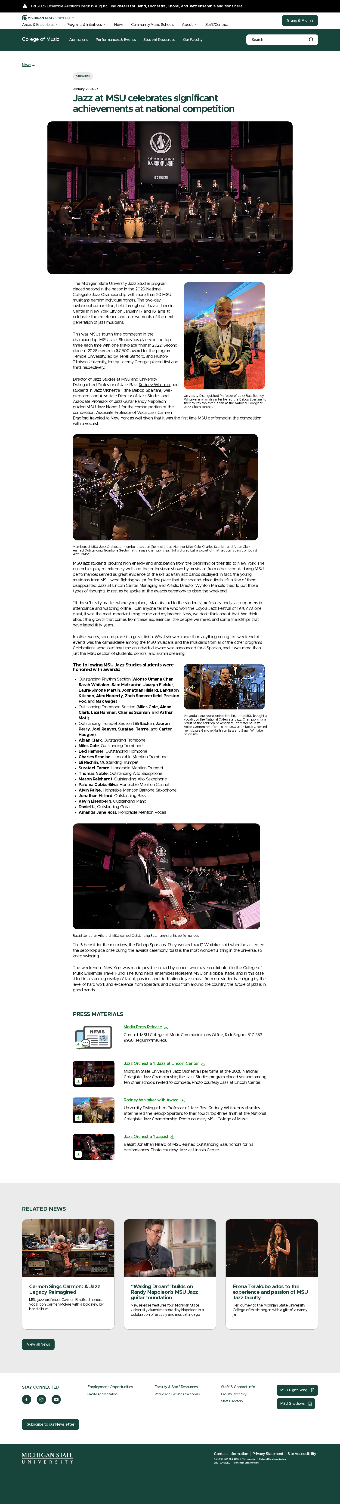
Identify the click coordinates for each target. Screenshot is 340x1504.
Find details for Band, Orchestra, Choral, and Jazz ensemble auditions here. (176, 6)
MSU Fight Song (293, 1390)
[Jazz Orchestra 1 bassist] (93, 1147)
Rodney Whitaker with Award (151, 1100)
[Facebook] (26, 1403)
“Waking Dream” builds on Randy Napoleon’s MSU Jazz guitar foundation (164, 1292)
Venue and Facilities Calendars (177, 1394)
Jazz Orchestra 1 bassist (146, 1137)
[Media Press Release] (93, 1037)
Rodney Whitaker (155, 385)
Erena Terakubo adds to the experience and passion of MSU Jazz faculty (270, 1292)
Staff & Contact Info (238, 1387)
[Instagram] (41, 1403)
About (187, 25)
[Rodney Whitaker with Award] (93, 1110)
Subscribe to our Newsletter (50, 1424)
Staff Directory (232, 1401)
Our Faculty (193, 40)
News (118, 25)
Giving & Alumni (300, 20)
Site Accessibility (301, 1453)
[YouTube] (56, 1403)
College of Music (40, 39)
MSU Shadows (292, 1403)
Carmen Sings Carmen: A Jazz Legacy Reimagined (64, 1289)
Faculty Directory (234, 1394)
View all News (38, 1344)
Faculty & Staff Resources (176, 1387)
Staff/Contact (216, 25)
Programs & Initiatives (84, 25)
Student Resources (159, 40)
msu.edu (251, 1459)
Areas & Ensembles (38, 25)
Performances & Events (116, 40)
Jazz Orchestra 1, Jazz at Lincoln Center (161, 1064)
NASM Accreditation (102, 1394)
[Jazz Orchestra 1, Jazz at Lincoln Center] (93, 1074)
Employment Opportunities (110, 1387)
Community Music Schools (152, 25)
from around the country (203, 985)
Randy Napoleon (150, 402)
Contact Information (231, 1453)
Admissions (78, 40)
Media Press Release (143, 1027)
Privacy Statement (268, 1453)
